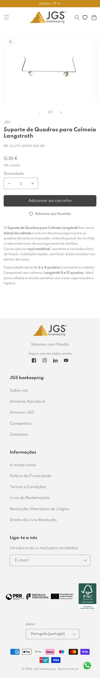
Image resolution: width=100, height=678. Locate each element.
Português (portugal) (48, 634)
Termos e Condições (28, 487)
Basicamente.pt (68, 669)
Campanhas (21, 424)
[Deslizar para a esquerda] (39, 112)
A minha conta (23, 465)
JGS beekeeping (44, 669)
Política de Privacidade (30, 476)
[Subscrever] (84, 560)
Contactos (19, 435)
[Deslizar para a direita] (60, 112)
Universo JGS (22, 412)
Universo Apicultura (27, 402)
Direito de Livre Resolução (33, 520)
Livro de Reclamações (30, 498)
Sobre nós (19, 391)
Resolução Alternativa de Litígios (39, 509)
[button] (77, 20)
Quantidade (14, 173)
